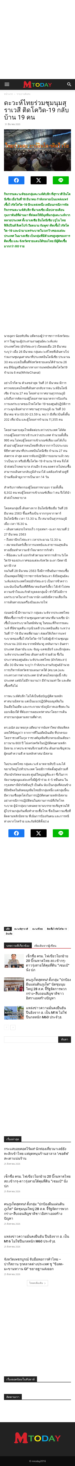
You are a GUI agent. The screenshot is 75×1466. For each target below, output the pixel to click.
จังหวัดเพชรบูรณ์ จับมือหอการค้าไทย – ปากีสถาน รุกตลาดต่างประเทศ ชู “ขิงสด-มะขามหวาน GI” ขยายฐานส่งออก (34, 1264)
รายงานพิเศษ (23, 94)
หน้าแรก (8, 94)
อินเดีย (9, 933)
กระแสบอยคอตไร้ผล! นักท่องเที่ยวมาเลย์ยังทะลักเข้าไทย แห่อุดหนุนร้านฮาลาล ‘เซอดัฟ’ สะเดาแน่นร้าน (36, 1153)
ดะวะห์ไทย (37, 928)
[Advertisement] (37, 39)
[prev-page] (6, 1027)
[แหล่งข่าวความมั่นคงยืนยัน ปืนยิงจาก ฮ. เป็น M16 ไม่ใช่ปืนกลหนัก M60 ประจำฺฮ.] (14, 1013)
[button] (6, 84)
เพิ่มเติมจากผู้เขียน (45, 945)
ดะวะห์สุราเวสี (21, 928)
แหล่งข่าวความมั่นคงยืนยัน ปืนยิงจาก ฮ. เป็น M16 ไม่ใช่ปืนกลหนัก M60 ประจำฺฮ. (46, 1012)
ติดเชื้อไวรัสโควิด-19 (57, 928)
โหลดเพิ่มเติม (36, 1283)
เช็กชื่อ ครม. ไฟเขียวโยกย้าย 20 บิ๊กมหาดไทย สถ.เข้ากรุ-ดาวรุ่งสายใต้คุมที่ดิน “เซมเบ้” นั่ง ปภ (37, 1181)
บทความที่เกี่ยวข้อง (17, 945)
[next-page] (12, 1027)
